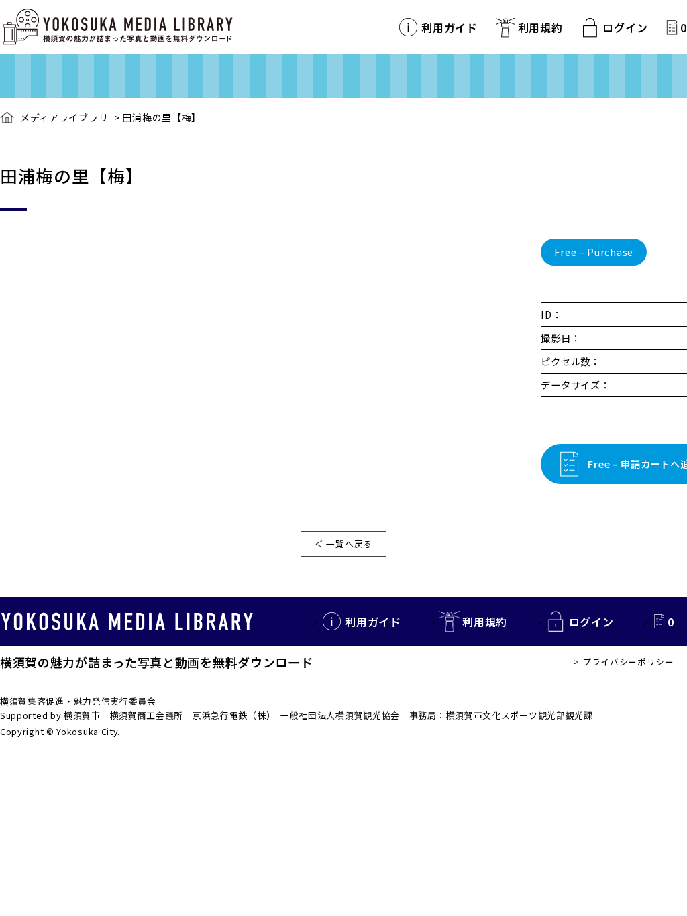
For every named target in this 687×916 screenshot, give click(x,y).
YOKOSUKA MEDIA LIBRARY (127, 621)
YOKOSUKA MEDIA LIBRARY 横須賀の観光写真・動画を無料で (117, 27)
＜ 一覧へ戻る (343, 543)
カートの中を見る (672, 27)
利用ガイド (449, 27)
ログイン (624, 27)
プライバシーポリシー (628, 661)
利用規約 (540, 27)
